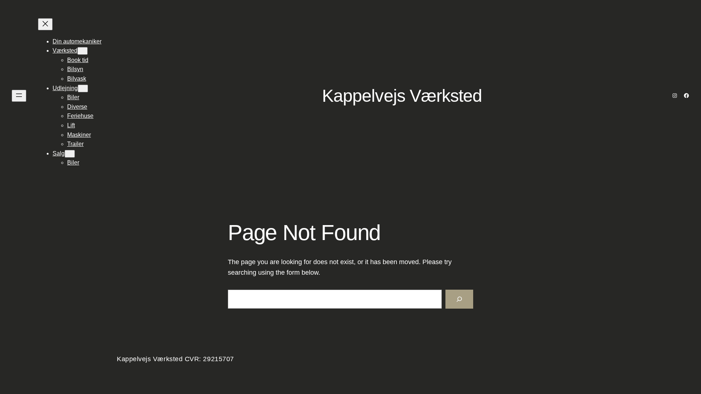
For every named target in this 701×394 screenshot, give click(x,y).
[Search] (459, 299)
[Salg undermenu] (70, 154)
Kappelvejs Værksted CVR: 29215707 (175, 359)
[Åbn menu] (19, 96)
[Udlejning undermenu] (83, 88)
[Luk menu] (45, 24)
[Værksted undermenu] (82, 51)
